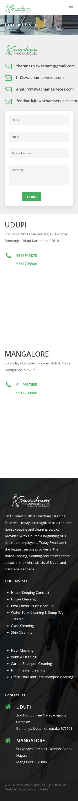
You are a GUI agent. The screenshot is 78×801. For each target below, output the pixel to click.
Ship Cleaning (21, 632)
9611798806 (26, 263)
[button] (71, 8)
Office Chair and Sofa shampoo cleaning (42, 677)
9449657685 (26, 384)
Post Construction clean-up (32, 606)
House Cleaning (23, 599)
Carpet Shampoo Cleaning (31, 663)
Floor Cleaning (22, 650)
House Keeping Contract (30, 592)
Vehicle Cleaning (24, 657)
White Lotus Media (35, 789)
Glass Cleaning (22, 625)
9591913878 (26, 255)
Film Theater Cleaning (28, 670)
